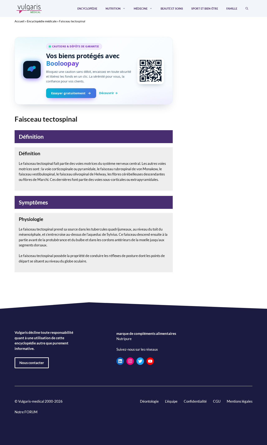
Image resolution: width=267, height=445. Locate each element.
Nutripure (124, 339)
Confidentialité (195, 401)
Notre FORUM (26, 412)
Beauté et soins (172, 8)
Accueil (19, 21)
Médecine (140, 8)
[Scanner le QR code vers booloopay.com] (150, 70)
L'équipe (171, 401)
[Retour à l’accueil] (29, 8)
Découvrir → (108, 93)
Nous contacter (31, 363)
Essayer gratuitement (68, 93)
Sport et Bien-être (204, 8)
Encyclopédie (87, 8)
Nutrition (113, 8)
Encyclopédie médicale (42, 21)
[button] (246, 8)
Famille (231, 8)
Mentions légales (239, 401)
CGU (216, 401)
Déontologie (149, 401)
